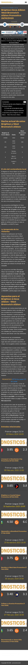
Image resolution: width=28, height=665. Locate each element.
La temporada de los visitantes (15, 110)
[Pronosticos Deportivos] (7, 2)
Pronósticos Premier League (9, 7)
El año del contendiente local (14, 108)
